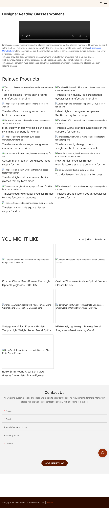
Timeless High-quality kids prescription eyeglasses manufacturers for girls (78, 96)
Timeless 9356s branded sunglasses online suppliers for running (81, 129)
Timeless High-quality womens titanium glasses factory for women (25, 179)
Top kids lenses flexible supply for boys (78, 174)
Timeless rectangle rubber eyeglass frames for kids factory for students (28, 195)
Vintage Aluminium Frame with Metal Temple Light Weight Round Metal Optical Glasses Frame (27, 328)
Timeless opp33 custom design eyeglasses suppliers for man (80, 195)
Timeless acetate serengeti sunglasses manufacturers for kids (25, 146)
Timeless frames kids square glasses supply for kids (24, 209)
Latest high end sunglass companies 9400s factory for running (77, 113)
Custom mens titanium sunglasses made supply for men (26, 162)
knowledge (100, 239)
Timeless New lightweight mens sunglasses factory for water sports (76, 146)
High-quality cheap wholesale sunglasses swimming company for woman (26, 129)
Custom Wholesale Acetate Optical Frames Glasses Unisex (81, 283)
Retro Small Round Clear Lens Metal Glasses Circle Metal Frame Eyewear (24, 373)
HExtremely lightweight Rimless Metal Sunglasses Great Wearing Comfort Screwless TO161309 (78, 328)
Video (89, 239)
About (81, 239)
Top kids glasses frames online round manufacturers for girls (24, 96)
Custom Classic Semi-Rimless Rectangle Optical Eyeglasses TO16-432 (26, 283)
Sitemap (50, 502)
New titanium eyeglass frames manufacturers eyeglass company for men (80, 162)
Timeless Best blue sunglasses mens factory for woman (23, 113)
